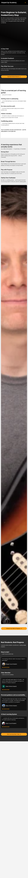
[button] (14, 76)
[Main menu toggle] (25, 2)
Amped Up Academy (9, 2)
